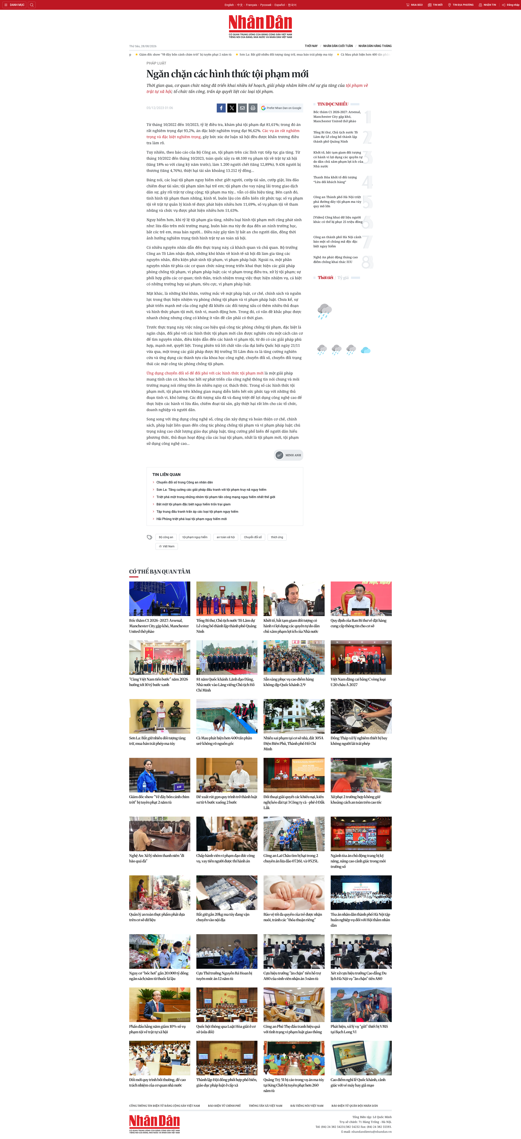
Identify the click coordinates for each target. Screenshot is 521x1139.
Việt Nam (168, 546)
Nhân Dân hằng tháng (375, 46)
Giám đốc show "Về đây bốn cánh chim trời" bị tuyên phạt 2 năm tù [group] (166, 54)
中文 (240, 5)
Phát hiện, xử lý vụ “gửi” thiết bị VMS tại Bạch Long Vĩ (359, 1029)
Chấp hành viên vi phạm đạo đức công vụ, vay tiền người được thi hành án (225, 858)
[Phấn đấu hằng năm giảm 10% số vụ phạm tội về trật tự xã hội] (159, 1004)
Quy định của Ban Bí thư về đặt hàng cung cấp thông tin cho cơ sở (358, 623)
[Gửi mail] (242, 108)
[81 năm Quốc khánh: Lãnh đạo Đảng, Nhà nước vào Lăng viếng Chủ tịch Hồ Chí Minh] (226, 657)
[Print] (252, 108)
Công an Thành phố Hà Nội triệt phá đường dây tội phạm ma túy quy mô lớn (337, 201)
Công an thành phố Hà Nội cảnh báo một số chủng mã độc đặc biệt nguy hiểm (337, 241)
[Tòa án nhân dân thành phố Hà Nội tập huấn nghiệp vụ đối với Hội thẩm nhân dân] (361, 892)
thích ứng (277, 537)
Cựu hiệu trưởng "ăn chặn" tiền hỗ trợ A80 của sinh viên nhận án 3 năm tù (292, 976)
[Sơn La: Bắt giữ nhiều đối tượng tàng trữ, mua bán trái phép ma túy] (159, 716)
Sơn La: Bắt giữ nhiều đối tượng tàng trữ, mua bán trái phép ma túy (157, 741)
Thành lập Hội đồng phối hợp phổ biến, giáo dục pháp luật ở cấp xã (226, 1082)
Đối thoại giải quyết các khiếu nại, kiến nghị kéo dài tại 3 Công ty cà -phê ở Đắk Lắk (294, 802)
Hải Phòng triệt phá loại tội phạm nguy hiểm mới (192, 519)
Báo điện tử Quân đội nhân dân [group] (355, 1105)
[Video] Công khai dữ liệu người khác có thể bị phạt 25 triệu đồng (337, 219)
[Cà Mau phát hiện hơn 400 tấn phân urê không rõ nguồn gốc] (226, 716)
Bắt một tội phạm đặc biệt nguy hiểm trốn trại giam (194, 504)
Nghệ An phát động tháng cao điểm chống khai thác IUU (335, 259)
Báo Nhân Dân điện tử (260, 27)
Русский (265, 5)
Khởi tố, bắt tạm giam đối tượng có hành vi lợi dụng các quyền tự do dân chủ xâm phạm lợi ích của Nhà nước (338, 159)
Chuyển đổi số (253, 537)
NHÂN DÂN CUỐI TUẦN (338, 46)
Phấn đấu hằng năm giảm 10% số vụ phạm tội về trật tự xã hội (157, 1029)
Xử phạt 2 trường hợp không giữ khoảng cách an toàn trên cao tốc (356, 799)
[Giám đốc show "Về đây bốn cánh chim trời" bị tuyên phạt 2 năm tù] (159, 775)
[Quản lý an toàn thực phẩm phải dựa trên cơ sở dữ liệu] (159, 892)
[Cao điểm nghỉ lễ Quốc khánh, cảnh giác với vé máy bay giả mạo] (361, 1058)
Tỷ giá (343, 277)
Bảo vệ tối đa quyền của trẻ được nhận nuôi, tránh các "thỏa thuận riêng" (293, 917)
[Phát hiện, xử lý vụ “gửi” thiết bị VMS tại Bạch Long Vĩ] (361, 1004)
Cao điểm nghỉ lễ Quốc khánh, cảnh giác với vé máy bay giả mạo (358, 1082)
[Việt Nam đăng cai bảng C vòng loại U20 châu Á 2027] (361, 657)
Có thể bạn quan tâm (159, 571)
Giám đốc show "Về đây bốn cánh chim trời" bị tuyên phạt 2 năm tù (159, 799)
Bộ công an (166, 537)
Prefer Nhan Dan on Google (284, 108)
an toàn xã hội (226, 537)
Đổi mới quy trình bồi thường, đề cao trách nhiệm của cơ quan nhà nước (157, 1082)
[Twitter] (231, 108)
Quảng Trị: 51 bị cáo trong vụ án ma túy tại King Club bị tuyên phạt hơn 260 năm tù (294, 1085)
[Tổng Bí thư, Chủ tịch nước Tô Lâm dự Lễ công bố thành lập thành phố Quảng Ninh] (226, 599)
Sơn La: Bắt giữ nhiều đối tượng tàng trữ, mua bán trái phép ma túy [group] (266, 54)
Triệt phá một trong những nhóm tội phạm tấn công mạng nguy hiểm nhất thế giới (216, 497)
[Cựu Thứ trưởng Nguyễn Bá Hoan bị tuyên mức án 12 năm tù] (226, 951)
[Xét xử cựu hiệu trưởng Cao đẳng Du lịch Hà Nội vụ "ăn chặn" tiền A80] (361, 951)
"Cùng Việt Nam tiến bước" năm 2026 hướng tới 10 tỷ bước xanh (158, 682)
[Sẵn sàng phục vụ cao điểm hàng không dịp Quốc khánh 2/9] (294, 657)
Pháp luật (156, 63)
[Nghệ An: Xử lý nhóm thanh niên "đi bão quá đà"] (159, 834)
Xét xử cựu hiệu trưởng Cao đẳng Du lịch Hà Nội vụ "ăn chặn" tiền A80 (358, 976)
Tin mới (438, 4)
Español (280, 5)
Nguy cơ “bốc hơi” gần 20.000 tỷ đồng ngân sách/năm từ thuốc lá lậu (158, 976)
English (229, 5)
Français (251, 5)
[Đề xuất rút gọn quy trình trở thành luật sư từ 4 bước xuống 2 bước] (226, 775)
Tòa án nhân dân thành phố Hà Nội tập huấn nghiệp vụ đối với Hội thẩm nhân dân (360, 920)
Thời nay (311, 46)
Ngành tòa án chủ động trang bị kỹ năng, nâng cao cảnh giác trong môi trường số (358, 861)
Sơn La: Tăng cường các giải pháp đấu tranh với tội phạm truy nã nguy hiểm (211, 490)
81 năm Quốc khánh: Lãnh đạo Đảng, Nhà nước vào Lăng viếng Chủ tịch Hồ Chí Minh (225, 685)
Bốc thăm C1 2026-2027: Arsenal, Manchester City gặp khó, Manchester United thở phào (337, 116)
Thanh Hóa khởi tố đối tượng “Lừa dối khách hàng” (335, 179)
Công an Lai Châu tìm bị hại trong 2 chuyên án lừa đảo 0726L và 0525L (291, 858)
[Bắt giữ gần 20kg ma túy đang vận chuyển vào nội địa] (226, 892)
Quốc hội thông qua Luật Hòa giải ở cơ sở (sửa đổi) (226, 1029)
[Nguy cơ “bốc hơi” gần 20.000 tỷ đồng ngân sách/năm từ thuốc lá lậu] (159, 951)
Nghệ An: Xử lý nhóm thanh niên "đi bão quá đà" (156, 858)
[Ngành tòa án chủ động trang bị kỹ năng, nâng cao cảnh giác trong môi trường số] (361, 834)
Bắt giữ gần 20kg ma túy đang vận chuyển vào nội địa (222, 917)
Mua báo (417, 4)
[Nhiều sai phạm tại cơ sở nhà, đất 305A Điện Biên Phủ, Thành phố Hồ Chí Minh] (294, 716)
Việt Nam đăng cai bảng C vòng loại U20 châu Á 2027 (358, 682)
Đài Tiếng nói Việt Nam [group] (306, 1105)
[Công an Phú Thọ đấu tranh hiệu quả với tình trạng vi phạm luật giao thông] (294, 1004)
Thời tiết (325, 277)
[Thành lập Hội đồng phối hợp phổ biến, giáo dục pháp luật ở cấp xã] (226, 1058)
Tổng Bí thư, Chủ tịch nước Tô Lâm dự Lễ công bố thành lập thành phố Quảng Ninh (335, 136)
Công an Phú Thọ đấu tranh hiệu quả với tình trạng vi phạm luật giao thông (293, 1029)
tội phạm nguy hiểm (195, 537)
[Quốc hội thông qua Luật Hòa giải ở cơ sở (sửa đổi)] (226, 1004)
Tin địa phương (463, 4)
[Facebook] (221, 108)
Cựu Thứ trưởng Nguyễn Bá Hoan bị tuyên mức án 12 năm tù (224, 976)
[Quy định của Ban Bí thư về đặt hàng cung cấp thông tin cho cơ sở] (361, 599)
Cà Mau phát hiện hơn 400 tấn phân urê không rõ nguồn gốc (224, 741)
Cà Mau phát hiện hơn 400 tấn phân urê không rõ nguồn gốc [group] (363, 54)
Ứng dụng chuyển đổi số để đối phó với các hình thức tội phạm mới (205, 373)
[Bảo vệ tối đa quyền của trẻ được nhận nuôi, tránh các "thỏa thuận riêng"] (294, 892)
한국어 (292, 5)
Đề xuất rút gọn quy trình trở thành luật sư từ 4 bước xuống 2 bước (226, 799)
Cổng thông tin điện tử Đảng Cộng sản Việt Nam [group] (164, 1105)
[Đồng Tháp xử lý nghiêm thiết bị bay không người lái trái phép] (361, 716)
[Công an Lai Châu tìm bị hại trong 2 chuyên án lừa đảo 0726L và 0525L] (294, 834)
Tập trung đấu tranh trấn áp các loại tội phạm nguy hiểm (197, 512)
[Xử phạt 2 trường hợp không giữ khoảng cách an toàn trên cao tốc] (361, 775)
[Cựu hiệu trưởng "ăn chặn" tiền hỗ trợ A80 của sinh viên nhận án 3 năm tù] (294, 951)
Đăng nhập (513, 4)
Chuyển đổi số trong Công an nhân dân (185, 482)
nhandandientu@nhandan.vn (371, 1132)
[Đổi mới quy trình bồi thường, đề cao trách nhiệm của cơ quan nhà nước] (159, 1058)
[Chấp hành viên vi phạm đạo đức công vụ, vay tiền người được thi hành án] (226, 834)
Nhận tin (490, 4)
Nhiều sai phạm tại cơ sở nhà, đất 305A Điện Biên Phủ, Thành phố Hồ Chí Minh (293, 743)
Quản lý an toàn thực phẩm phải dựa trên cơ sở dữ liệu (157, 917)
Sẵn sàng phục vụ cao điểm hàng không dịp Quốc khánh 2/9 (289, 682)
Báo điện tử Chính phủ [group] (224, 1105)
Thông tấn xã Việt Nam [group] (265, 1105)
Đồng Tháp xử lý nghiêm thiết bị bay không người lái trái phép (359, 741)
